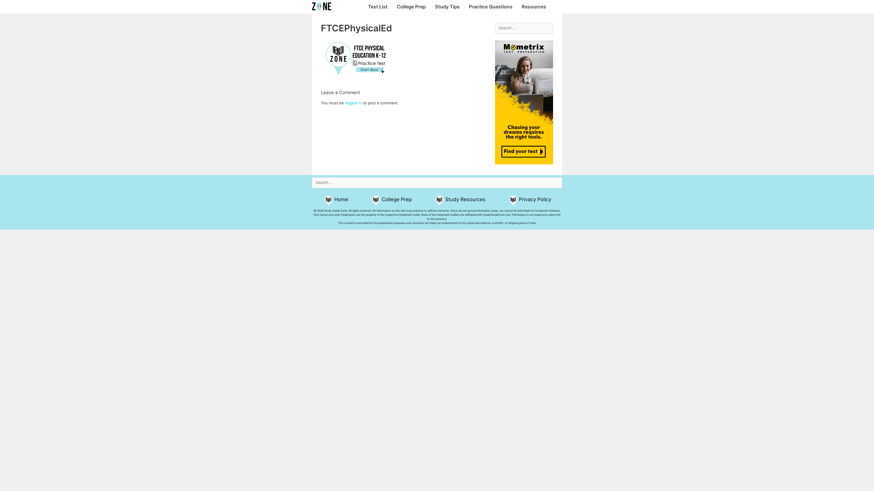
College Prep (411, 7)
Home (341, 199)
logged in (353, 103)
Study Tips (447, 7)
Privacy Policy (535, 199)
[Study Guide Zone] (323, 7)
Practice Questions (491, 7)
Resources (534, 7)
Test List (378, 7)
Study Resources (465, 199)
